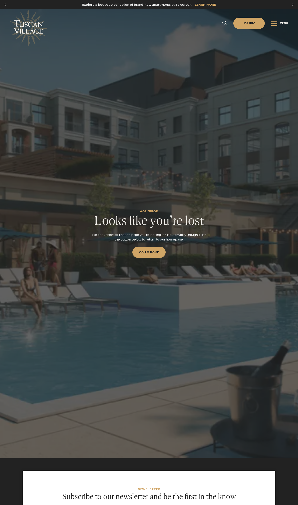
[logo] (28, 28)
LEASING (249, 23)
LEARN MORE (205, 5)
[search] (224, 23)
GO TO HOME (149, 252)
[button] (291, 5)
